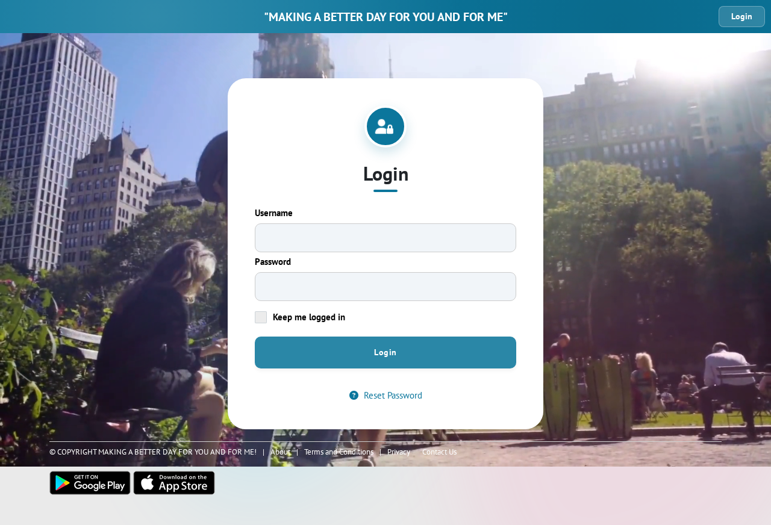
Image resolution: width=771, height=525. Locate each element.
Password (273, 261)
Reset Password (391, 395)
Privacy (398, 452)
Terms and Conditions (338, 452)
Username (274, 213)
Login (741, 16)
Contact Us (439, 452)
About (280, 452)
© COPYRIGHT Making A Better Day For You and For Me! (153, 452)
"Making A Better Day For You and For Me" (386, 17)
